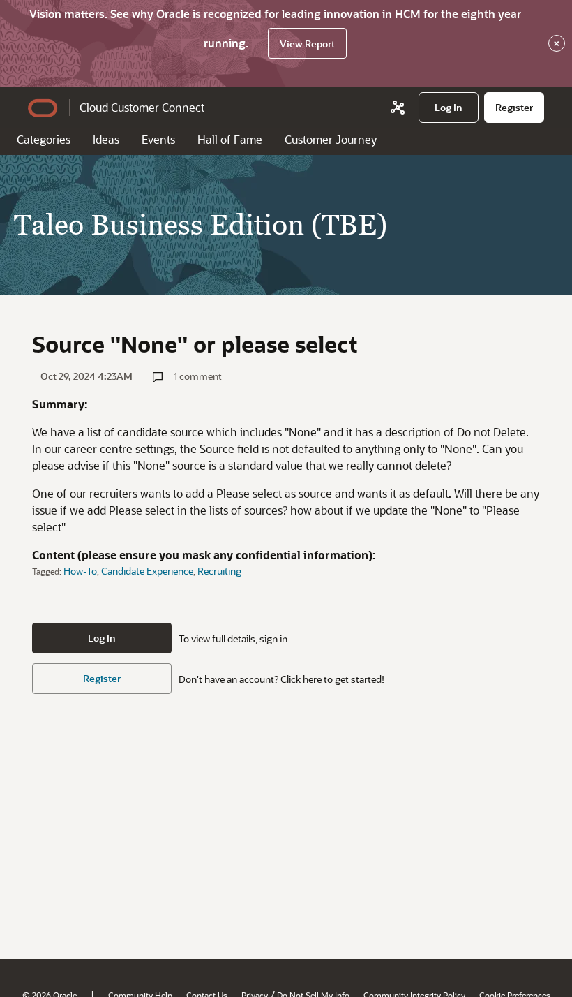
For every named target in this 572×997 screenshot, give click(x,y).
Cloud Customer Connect (142, 107)
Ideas (106, 139)
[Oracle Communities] (397, 107)
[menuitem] (449, 107)
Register (102, 678)
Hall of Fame (229, 139)
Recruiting (219, 570)
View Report (307, 43)
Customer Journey (331, 139)
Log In (102, 637)
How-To (80, 570)
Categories (43, 139)
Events (158, 139)
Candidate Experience (147, 570)
